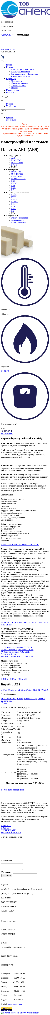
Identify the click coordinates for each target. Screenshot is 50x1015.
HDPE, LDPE (17, 162)
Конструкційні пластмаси (22, 69)
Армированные (18, 220)
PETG (14, 188)
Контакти (10, 92)
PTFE (13, 197)
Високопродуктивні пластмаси (24, 74)
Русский (9, 104)
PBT (13, 185)
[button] (25, 545)
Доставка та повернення (12, 790)
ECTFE (14, 202)
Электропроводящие (20, 218)
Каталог (9, 67)
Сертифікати (16, 81)
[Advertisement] (25, 796)
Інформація (11, 79)
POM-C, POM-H (18, 179)
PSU (13, 204)
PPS (13, 206)
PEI (12, 211)
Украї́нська (11, 106)
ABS (13, 158)
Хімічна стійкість (18, 85)
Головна (9, 65)
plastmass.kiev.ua (15, 1004)
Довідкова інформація (20, 83)
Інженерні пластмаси (20, 72)
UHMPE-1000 (17, 174)
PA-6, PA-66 (16, 176)
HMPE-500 (16, 172)
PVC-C (14, 183)
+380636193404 (7, 35)
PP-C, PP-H (16, 160)
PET (13, 181)
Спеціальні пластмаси (21, 76)
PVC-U (14, 165)
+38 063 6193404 (8, 49)
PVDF (14, 199)
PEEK (14, 195)
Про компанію (12, 90)
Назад (4, 703)
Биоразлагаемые (18, 222)
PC (12, 190)
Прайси (14, 88)
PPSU (13, 209)
